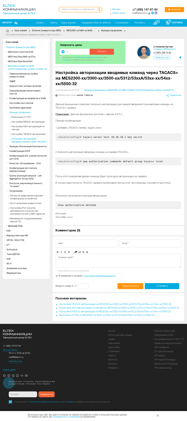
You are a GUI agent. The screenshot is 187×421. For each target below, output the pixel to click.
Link (83, 252)
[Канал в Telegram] (8, 375)
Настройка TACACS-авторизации (29, 134)
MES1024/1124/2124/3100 (20, 52)
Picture (87, 252)
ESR (9, 231)
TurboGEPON (13, 254)
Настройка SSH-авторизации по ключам (28, 128)
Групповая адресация (20, 108)
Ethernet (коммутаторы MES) (21, 48)
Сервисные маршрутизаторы (167, 343)
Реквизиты (113, 368)
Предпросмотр (130, 286)
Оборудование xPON (163, 335)
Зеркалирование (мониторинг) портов (24, 92)
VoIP (9, 259)
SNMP (12, 82)
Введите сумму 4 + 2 (66, 286)
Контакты (112, 364)
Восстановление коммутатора (25, 203)
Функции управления (19, 113)
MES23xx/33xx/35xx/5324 (20, 62)
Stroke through (68, 252)
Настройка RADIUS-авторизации (28, 122)
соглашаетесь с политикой (66, 417)
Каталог (7, 23)
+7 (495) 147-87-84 (144, 9)
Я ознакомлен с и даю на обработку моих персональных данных (62, 402)
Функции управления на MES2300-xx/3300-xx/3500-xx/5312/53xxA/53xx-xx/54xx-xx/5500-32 (129, 90)
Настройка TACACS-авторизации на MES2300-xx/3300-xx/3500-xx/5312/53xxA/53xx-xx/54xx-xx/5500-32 (115, 304)
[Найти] (98, 9)
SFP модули (159, 356)
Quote (75, 252)
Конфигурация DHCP (19, 151)
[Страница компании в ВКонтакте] (21, 375)
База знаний (12, 42)
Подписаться (46, 394)
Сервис (111, 339)
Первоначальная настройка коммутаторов (23, 75)
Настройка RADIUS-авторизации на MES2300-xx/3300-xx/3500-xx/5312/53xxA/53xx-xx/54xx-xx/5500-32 (115, 312)
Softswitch (12, 250)
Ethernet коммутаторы (164, 331)
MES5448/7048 (15, 226)
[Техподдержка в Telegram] (13, 375)
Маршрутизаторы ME (17, 236)
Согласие (66, 60)
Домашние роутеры (17, 268)
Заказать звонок (10, 350)
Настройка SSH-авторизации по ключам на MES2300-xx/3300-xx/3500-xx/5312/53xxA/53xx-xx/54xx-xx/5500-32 (119, 308)
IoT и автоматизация (163, 352)
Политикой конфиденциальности (89, 57)
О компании (113, 352)
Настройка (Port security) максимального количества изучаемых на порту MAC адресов (27, 211)
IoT (8, 245)
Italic (61, 252)
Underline (65, 252)
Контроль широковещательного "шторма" (25, 185)
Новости (112, 356)
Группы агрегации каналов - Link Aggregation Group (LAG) (25, 177)
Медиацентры (14, 273)
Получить (101, 52)
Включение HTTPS (21, 117)
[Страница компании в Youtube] (26, 375)
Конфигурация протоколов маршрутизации (23, 169)
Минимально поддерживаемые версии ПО (26, 220)
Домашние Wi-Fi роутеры (166, 364)
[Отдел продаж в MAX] (156, 13)
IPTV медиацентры (163, 368)
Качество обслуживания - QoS (25, 164)
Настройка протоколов (21, 103)
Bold (57, 252)
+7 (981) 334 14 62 (162, 53)
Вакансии (112, 360)
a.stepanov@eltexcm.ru (164, 49)
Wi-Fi (9, 264)
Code (79, 252)
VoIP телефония (161, 347)
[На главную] (19, 9)
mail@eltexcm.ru (16, 357)
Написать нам (15, 361)
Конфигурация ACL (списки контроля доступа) (28, 157)
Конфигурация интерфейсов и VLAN (27, 98)
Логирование (16, 191)
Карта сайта (114, 347)
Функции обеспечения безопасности (28, 147)
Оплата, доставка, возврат (120, 335)
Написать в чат (162, 57)
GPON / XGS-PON (15, 240)
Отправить (162, 287)
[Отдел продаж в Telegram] (152, 13)
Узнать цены (9, 370)
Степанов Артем (163, 47)
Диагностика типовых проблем (25, 86)
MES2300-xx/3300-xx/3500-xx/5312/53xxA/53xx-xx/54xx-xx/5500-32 (27, 67)
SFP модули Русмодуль (164, 360)
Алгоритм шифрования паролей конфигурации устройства (26, 197)
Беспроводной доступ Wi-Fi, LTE (169, 339)
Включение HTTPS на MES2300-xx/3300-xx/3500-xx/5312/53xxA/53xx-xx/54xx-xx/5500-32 (107, 315)
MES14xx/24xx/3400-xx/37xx (21, 57)
